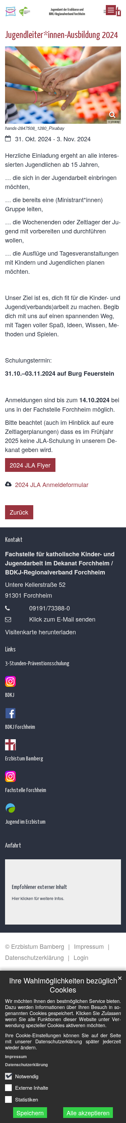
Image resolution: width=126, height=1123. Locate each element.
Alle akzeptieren (88, 1112)
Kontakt (14, 539)
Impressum (16, 1056)
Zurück (19, 512)
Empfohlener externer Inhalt (39, 886)
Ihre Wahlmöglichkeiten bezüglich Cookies (63, 985)
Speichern (30, 1112)
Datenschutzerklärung (26, 1064)
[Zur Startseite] (63, 10)
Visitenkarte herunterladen (40, 631)
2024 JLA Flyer (30, 464)
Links (10, 649)
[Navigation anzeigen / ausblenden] (111, 10)
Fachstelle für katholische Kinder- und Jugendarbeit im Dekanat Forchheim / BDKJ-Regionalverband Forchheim (60, 563)
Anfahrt (13, 845)
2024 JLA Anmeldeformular (51, 484)
